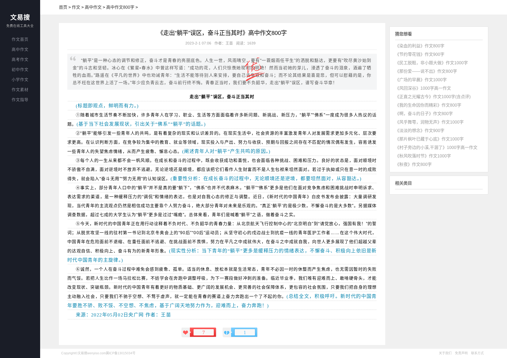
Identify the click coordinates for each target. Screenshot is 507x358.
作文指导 (20, 99)
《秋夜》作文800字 (413, 164)
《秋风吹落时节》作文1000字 (423, 156)
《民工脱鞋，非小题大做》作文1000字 (431, 63)
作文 (76, 7)
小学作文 (20, 79)
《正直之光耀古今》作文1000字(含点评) (433, 96)
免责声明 (461, 353)
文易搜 (20, 17)
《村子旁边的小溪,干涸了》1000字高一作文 (436, 147)
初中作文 (20, 69)
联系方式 (477, 353)
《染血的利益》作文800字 (419, 46)
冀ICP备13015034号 (120, 353)
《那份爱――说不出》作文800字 (426, 71)
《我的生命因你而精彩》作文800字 (428, 105)
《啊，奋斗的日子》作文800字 (424, 113)
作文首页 (20, 39)
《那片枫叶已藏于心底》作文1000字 (429, 139)
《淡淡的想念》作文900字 (419, 130)
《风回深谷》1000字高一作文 (423, 88)
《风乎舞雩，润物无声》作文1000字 (429, 122)
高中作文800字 (120, 7)
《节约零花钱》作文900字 (419, 54)
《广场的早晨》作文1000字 (421, 80)
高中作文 (20, 49)
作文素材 (20, 89)
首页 (63, 7)
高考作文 (20, 59)
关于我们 (445, 353)
